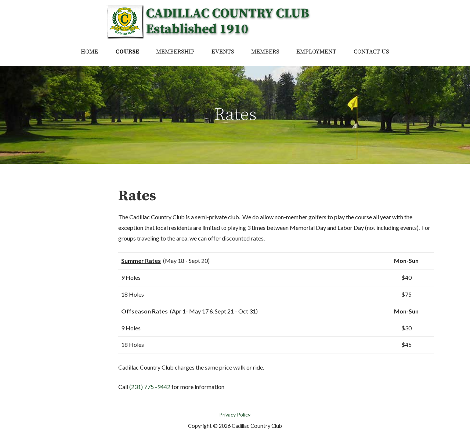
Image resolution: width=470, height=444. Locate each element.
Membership (175, 51)
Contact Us (371, 51)
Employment (316, 51)
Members (265, 51)
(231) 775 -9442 (149, 386)
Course (127, 51)
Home (89, 51)
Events (223, 51)
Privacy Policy (234, 414)
